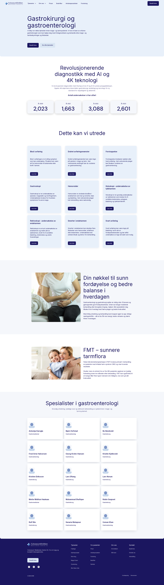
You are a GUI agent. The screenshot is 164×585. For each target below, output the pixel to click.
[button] (31, 3)
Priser (51, 3)
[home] (14, 3)
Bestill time (153, 3)
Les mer (34, 174)
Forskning (84, 3)
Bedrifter (59, 3)
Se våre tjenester (47, 45)
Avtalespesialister (72, 3)
